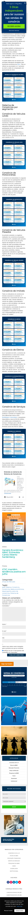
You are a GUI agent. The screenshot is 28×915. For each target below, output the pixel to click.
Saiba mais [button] (19, 906)
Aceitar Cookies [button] (19, 910)
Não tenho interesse (14, 30)
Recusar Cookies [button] (8, 910)
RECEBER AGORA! (14, 26)
